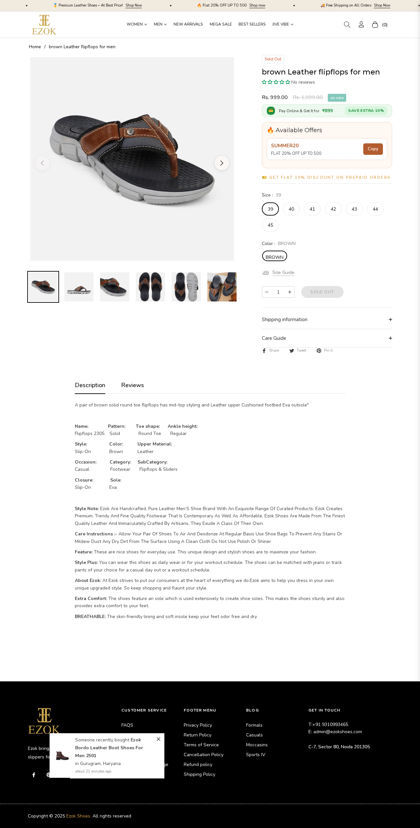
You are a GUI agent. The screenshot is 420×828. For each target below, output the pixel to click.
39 (270, 209)
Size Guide (283, 273)
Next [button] (222, 163)
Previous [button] (42, 163)
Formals (254, 725)
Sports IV (255, 755)
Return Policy (197, 735)
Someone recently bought (103, 740)
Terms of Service (201, 745)
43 (354, 209)
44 (375, 209)
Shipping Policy (199, 774)
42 (333, 209)
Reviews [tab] (132, 385)
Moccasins (257, 745)
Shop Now (102, 5)
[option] (132, 159)
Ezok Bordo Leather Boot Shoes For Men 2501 (109, 748)
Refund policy (198, 764)
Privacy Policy (198, 725)
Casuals (254, 735)
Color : (279, 243)
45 (270, 225)
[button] (347, 24)
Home (35, 47)
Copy (373, 149)
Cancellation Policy (203, 755)
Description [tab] (90, 385)
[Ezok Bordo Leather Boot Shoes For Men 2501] (62, 756)
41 (312, 209)
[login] (361, 24)
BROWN (275, 257)
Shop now (225, 5)
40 (291, 209)
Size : (271, 195)
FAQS (127, 725)
